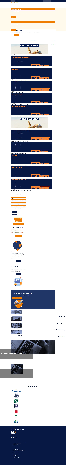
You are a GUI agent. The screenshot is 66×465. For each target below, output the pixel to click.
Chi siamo (18, 4)
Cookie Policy (19, 462)
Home (15, 4)
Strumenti (15, 224)
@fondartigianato (16, 454)
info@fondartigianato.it (16, 445)
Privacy (15, 462)
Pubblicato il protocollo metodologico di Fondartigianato (19, 92)
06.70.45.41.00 (19, 443)
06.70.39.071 (15, 443)
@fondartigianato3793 (16, 457)
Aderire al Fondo (38, 4)
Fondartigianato (15, 455)
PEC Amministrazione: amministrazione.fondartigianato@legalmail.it (19, 450)
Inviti (42, 4)
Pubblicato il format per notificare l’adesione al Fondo (18, 80)
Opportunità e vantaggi (32, 4)
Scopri (16, 35)
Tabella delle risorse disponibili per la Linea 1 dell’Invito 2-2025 (20, 104)
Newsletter (13, 0)
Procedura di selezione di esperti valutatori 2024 (17, 232)
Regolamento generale (18, 218)
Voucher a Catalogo (18, 221)
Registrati (20, 297)
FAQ (20, 224)
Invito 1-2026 (14, 212)
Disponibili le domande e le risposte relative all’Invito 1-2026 (19, 67)
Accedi (15, 297)
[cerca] (16, 0)
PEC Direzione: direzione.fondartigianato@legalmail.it (18, 448)
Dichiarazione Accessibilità (29, 462)
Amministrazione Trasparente (24, 4)
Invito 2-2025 (14, 214)
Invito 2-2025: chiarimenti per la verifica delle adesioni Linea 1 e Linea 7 (21, 116)
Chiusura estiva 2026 (14, 55)
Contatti (50, 4)
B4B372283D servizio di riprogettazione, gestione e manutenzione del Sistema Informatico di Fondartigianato (17, 230)
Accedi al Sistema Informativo (47, 0)
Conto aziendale (46, 4)
